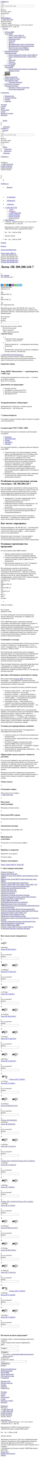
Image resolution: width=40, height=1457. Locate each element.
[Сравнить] (2, 281)
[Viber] (13, 285)
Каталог (3, 1365)
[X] (10, 285)
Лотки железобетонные (8, 1369)
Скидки (3, 1393)
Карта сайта (5, 1452)
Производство (9, 96)
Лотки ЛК (20, 864)
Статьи (3, 1399)
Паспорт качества (10, 98)
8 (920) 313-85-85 (6, 1413)
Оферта (3, 1455)
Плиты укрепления (7, 1374)
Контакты (4, 1402)
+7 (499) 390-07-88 (7, 19)
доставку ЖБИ (18, 679)
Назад (11, 209)
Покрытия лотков (6, 1371)
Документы (8, 442)
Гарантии (8, 101)
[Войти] (2, 174)
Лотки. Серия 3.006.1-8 (8, 864)
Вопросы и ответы (7, 1401)
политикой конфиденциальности (23, 1354)
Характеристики (10, 438)
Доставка (8, 444)
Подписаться (5, 1363)
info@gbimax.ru (6, 18)
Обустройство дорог (7, 1376)
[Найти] (2, 15)
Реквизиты (4, 1406)
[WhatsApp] (15, 285)
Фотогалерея (5, 1397)
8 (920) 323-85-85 (6, 1415)
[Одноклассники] (4, 285)
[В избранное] (2, 279)
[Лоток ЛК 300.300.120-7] (9, 260)
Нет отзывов (5, 275)
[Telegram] (21, 285)
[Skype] (18, 285)
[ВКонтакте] (2, 285)
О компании (5, 1378)
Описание (8, 437)
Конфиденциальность (8, 1453)
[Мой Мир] (7, 285)
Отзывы (7, 99)
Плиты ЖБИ (5, 1372)
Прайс (3, 1395)
